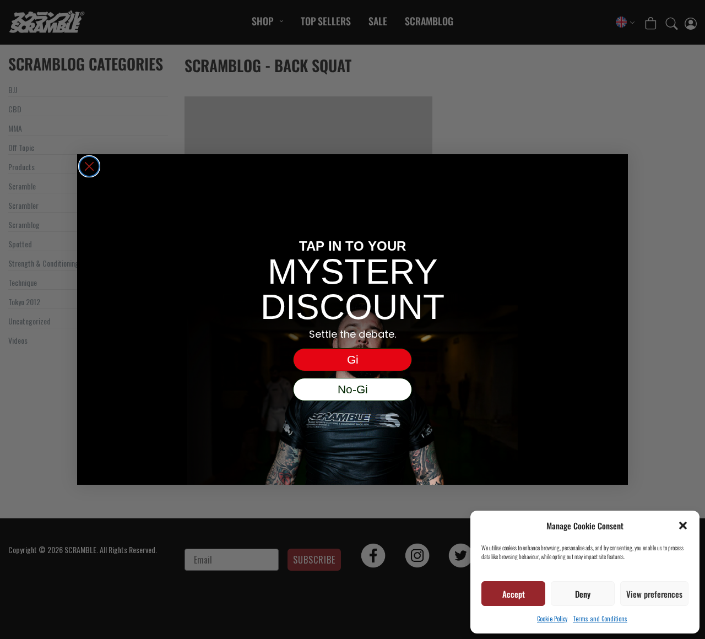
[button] (682, 525)
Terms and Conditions (600, 618)
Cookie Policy (552, 618)
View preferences (654, 594)
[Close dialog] (89, 166)
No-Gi (353, 389)
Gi (353, 359)
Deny (582, 594)
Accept (513, 594)
